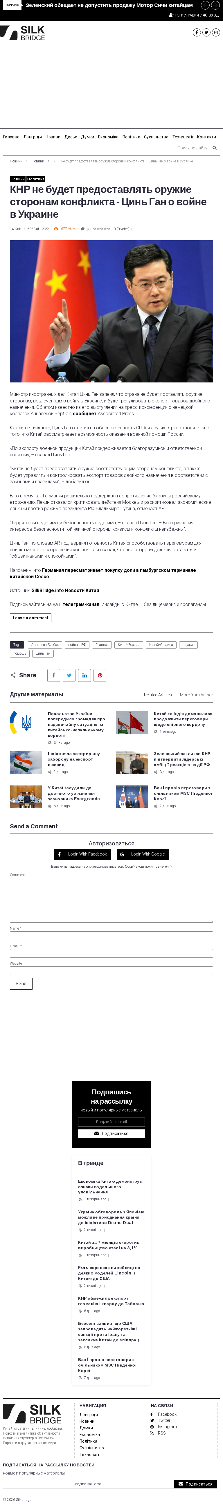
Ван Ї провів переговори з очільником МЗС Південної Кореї (183, 793)
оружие (188, 645)
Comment (17, 875)
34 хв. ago (62, 743)
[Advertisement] (111, 88)
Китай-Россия (129, 645)
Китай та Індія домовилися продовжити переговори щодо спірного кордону (183, 719)
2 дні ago (61, 772)
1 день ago (168, 732)
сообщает (85, 413)
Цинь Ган (43, 653)
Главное (102, 645)
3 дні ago (167, 772)
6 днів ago (62, 806)
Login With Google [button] (147, 854)
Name (15, 928)
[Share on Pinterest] (99, 675)
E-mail (16, 946)
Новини (16, 161)
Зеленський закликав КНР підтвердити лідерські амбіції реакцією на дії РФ (182, 759)
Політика (35, 179)
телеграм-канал (81, 604)
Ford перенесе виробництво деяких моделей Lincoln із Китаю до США (109, 1273)
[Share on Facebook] (53, 675)
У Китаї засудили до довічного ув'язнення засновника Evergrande (74, 793)
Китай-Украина (161, 645)
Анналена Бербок (45, 645)
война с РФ (77, 645)
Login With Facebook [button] (87, 854)
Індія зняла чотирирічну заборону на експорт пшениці (74, 759)
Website (16, 963)
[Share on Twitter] (69, 675)
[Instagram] (216, 32)
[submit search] (215, 148)
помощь (19, 653)
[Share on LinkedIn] (84, 675)
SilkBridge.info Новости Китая (64, 590)
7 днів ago (168, 806)
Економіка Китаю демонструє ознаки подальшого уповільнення (110, 1187)
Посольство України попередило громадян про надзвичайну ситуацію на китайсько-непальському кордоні (76, 725)
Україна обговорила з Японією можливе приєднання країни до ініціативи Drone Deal (111, 1217)
